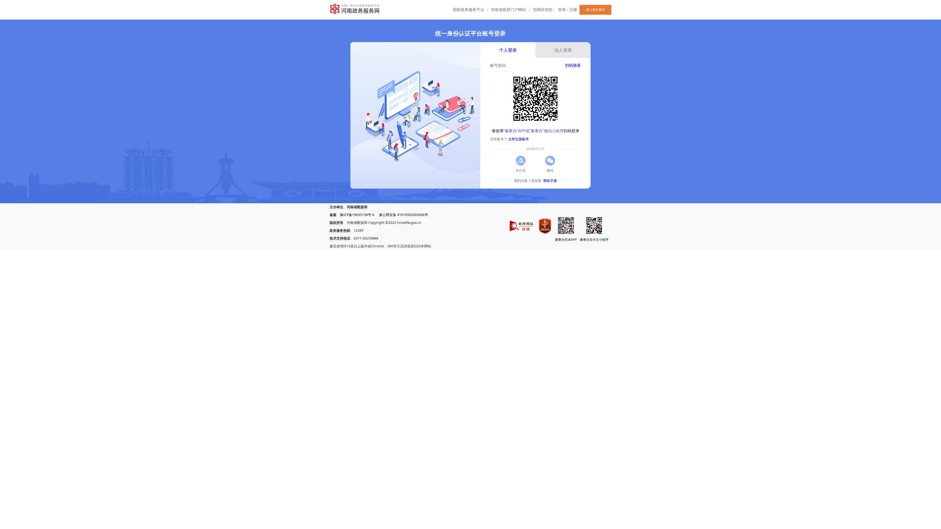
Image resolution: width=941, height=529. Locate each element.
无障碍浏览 (543, 10)
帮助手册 (550, 180)
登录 (562, 10)
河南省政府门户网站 (508, 10)
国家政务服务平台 (468, 10)
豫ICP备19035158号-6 (357, 214)
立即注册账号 (518, 139)
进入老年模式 (595, 10)
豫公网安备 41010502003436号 (403, 214)
